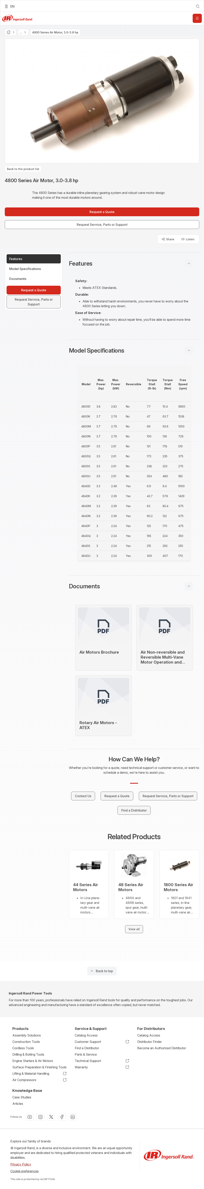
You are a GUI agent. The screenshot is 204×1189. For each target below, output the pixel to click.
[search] (197, 6)
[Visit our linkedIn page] (72, 1117)
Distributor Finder (149, 1042)
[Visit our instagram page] (40, 1117)
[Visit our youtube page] (29, 1117)
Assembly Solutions (26, 1035)
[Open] (197, 18)
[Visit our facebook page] (62, 1117)
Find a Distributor (87, 1048)
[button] (134, 263)
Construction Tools (26, 1042)
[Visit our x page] (51, 1117)
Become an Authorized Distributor (161, 1048)
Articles (17, 1104)
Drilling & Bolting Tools (28, 1054)
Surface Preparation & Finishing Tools (39, 1067)
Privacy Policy (20, 1164)
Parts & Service (86, 1054)
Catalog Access (86, 1035)
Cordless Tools (23, 1048)
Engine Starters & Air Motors (32, 1061)
